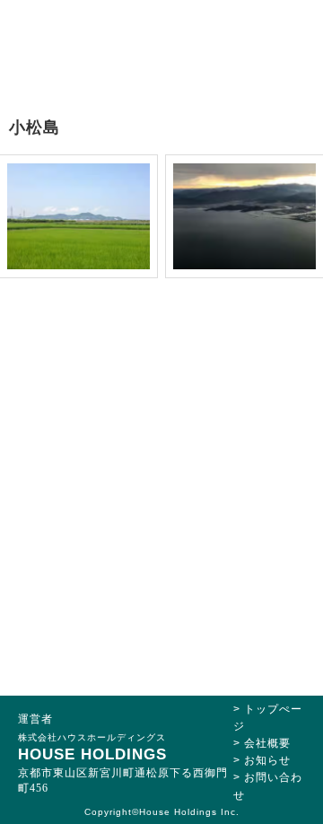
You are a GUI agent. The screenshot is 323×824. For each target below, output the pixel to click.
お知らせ (267, 760)
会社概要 (267, 743)
